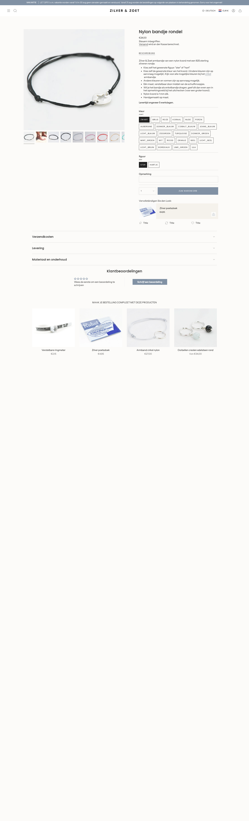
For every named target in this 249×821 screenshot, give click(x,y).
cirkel (208, 73)
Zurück (24, 80)
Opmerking (145, 173)
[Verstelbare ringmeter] (53, 327)
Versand (143, 44)
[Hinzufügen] (213, 214)
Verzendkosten (42, 237)
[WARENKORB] (240, 10)
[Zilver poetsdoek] (147, 211)
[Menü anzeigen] (9, 10)
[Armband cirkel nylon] (148, 327)
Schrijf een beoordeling (149, 281)
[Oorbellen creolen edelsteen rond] (195, 327)
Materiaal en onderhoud (49, 260)
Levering (38, 248)
